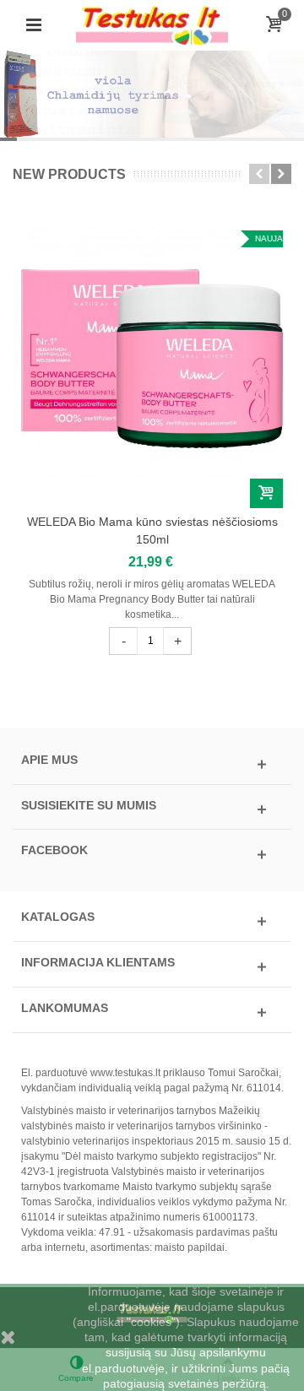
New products (69, 174)
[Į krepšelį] (266, 493)
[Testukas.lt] (152, 24)
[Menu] (34, 25)
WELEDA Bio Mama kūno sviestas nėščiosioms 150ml (152, 530)
